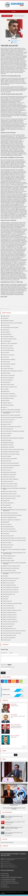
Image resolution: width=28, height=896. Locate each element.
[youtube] (9, 681)
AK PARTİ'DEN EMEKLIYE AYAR (9, 635)
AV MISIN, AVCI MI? (7, 470)
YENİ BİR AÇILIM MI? (7, 547)
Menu (14, 11)
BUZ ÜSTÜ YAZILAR (7, 524)
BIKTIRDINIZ (5, 576)
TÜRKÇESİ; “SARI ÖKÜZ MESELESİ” (10, 621)
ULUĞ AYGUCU (6, 352)
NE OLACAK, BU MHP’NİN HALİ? (10, 396)
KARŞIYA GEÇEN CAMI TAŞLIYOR (10, 486)
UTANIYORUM (6, 533)
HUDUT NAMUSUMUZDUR (8, 608)
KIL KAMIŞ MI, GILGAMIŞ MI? (9, 637)
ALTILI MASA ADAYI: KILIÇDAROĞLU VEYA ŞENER (13, 431)
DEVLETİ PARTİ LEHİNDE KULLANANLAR (11, 415)
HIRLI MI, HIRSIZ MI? (7, 433)
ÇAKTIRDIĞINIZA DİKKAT (8, 526)
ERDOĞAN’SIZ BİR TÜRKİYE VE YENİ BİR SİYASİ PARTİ (14, 540)
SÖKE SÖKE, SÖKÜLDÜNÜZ (9, 375)
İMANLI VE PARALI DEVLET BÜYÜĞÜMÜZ (11, 409)
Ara (15, 755)
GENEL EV (5, 407)
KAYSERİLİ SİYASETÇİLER (8, 503)
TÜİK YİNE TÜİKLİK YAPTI (8, 605)
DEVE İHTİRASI (6, 329)
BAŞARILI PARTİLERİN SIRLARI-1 (10, 612)
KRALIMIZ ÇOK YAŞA (7, 601)
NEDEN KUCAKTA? (7, 424)
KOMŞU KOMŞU (6, 361)
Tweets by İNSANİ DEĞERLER (7, 843)
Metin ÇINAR (14, 38)
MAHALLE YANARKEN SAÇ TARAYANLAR (11, 519)
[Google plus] (17, 681)
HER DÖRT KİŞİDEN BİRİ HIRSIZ (10, 517)
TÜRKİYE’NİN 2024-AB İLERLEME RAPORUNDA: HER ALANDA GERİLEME (14, 553)
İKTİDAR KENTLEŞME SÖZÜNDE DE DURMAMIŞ (13, 438)
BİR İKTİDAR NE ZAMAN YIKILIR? (10, 387)
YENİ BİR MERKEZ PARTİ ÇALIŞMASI (10, 327)
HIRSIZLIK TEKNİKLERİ (8, 626)
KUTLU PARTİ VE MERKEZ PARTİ (10, 531)
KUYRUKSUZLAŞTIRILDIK (8, 405)
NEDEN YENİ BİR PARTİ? (8, 467)
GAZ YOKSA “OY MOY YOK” (9, 419)
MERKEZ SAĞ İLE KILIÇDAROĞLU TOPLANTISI (13, 371)
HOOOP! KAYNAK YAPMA (8, 384)
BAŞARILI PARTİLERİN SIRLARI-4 (10, 619)
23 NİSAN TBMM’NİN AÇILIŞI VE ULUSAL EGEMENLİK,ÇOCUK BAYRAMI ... (14, 829)
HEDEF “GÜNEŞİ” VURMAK (8, 560)
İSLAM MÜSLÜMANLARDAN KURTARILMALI (12, 515)
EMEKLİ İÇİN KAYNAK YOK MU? (10, 491)
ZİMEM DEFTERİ (6, 316)
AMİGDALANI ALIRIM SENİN (9, 476)
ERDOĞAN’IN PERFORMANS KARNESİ (11, 451)
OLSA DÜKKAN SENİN (7, 422)
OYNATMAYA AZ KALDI (8, 345)
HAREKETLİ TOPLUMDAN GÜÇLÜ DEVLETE (12, 426)
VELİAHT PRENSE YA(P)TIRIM (9, 364)
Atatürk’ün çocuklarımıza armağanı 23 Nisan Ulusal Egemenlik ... (15, 823)
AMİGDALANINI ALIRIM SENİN (9, 472)
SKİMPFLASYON (6, 500)
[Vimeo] (20, 681)
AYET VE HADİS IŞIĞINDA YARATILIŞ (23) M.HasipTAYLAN (14, 818)
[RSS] (13, 681)
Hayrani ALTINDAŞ (15, 725)
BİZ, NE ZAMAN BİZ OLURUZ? (9, 498)
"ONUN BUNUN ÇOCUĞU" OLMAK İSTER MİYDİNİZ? (14, 630)
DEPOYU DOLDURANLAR (8, 377)
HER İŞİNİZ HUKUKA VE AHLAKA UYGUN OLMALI (13, 449)
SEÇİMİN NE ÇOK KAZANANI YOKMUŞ (11, 454)
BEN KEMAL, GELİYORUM (8, 447)
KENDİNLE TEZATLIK (7, 402)
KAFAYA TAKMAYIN (7, 456)
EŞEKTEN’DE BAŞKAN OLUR (9, 594)
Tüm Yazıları (15, 42)
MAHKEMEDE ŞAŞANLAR (8, 320)
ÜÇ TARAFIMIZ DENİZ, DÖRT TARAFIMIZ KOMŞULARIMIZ (11, 412)
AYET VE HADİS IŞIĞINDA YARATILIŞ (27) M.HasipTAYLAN (14, 834)
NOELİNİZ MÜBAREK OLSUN (9, 556)
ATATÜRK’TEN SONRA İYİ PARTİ (9, 339)
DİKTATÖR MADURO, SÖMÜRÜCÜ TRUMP (12, 610)
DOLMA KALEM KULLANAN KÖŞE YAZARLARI (12, 417)
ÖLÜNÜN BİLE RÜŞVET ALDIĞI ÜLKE (10, 589)
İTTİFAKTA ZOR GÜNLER (8, 368)
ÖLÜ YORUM (5, 389)
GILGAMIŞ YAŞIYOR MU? (8, 481)
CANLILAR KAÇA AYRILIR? (8, 535)
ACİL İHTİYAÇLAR (6, 366)
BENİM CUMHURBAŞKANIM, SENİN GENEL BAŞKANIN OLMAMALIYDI (14, 510)
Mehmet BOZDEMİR (15, 714)
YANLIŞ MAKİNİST (7, 505)
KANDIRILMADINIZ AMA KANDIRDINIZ (11, 465)
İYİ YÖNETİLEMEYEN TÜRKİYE (9, 570)
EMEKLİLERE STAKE (7, 461)
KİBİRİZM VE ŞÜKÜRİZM (8, 445)
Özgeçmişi (15, 41)
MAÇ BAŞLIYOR (6, 325)
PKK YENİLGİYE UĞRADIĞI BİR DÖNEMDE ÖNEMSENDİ (12, 573)
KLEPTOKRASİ (6, 596)
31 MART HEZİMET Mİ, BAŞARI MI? (10, 513)
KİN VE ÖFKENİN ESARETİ (8, 350)
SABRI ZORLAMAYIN (7, 440)
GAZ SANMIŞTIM (6, 332)
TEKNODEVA (3, 894)
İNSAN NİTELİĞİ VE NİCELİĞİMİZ (10, 458)
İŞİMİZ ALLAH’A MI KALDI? (8, 582)
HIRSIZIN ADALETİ (7, 640)
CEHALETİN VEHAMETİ (8, 380)
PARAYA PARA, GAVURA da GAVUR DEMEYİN (12, 323)
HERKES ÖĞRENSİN (7, 334)
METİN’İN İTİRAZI (6, 373)
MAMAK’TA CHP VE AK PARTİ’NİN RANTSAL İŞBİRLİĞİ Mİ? (14, 550)
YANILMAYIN (5, 318)
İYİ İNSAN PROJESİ (7, 341)
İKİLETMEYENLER (6, 382)
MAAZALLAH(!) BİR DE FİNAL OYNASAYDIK (12, 633)
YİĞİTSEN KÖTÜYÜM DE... (8, 545)
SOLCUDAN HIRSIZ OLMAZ (8, 624)
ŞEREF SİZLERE (6, 400)
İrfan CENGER (14, 704)
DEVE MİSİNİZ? (6, 522)
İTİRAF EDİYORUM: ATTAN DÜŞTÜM (10, 587)
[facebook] (2, 681)
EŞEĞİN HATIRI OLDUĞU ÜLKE (9, 580)
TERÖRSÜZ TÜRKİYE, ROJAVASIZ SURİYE (11, 566)
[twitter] (6, 681)
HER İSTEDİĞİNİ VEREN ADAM (9, 585)
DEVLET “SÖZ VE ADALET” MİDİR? (10, 483)
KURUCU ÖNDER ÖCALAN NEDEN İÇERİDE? (12, 603)
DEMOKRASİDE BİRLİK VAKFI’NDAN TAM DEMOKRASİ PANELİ (14, 489)
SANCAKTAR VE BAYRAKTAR (9, 393)
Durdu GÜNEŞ (14, 736)
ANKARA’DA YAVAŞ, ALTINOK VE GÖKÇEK (12, 496)
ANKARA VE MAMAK (7, 507)
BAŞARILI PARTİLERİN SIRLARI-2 (10, 614)
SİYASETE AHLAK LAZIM (8, 348)
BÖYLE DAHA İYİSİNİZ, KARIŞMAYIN (10, 479)
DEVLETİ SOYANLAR (7, 542)
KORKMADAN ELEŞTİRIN (8, 398)
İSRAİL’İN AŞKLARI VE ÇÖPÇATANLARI (11, 568)
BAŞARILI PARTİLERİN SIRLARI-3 (10, 617)
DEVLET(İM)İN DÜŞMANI (8, 336)
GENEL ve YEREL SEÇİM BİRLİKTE (10, 343)
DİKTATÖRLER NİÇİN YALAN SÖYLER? (11, 578)
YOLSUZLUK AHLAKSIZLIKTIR (9, 529)
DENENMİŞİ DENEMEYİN (8, 442)
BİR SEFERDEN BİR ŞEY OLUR (9, 628)
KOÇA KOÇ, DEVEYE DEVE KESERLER (11, 463)
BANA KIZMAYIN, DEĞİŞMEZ (9, 359)
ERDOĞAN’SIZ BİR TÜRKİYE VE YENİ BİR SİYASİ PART (14, 538)
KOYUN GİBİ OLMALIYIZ (8, 429)
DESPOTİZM (5, 598)
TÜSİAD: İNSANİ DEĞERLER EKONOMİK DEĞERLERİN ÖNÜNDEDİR (14, 563)
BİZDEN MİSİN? (6, 391)
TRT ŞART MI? (6, 357)
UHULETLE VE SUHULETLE (8, 355)
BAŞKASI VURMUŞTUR (8, 558)
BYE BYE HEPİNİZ (6, 435)
